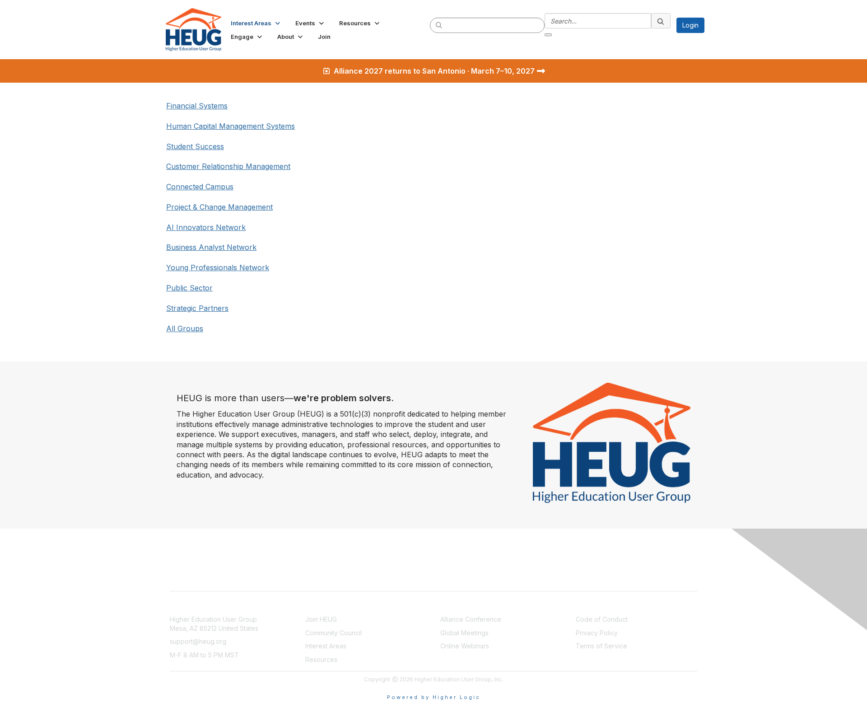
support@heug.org (198, 641)
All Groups (184, 328)
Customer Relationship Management (228, 166)
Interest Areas (325, 646)
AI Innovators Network (206, 227)
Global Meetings (464, 633)
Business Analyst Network (211, 247)
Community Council (333, 633)
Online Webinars (464, 646)
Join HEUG (321, 619)
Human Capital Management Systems (230, 126)
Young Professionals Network (217, 267)
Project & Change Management (219, 206)
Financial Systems (197, 105)
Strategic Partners (197, 308)
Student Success (195, 146)
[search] (439, 25)
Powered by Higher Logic (433, 697)
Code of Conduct (602, 619)
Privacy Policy (597, 633)
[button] (256, 23)
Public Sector (189, 287)
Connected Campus (199, 186)
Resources (321, 659)
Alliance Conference (470, 619)
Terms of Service (601, 646)
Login (690, 25)
